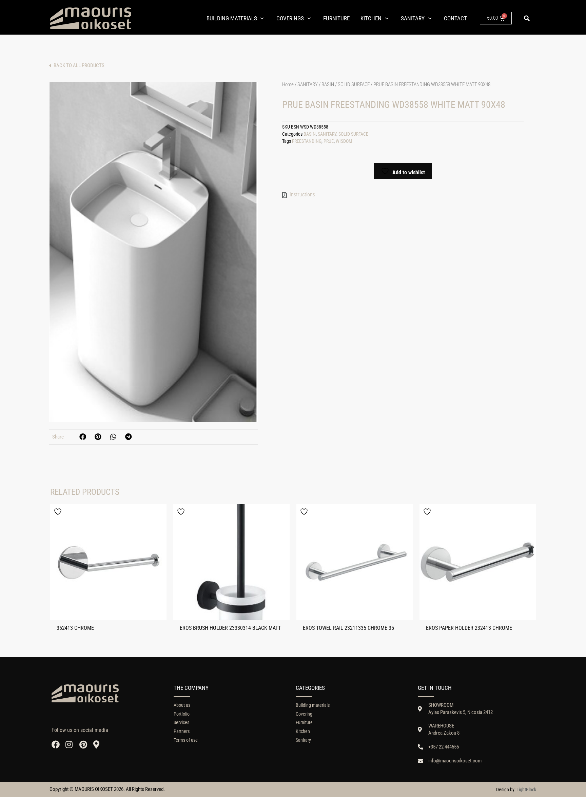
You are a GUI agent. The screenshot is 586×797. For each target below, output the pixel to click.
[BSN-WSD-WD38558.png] (153, 252)
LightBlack (526, 789)
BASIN (327, 84)
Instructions (302, 194)
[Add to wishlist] (59, 511)
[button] (527, 18)
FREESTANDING (306, 141)
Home (288, 84)
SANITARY (307, 84)
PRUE (329, 141)
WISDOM (344, 141)
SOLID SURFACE (354, 84)
